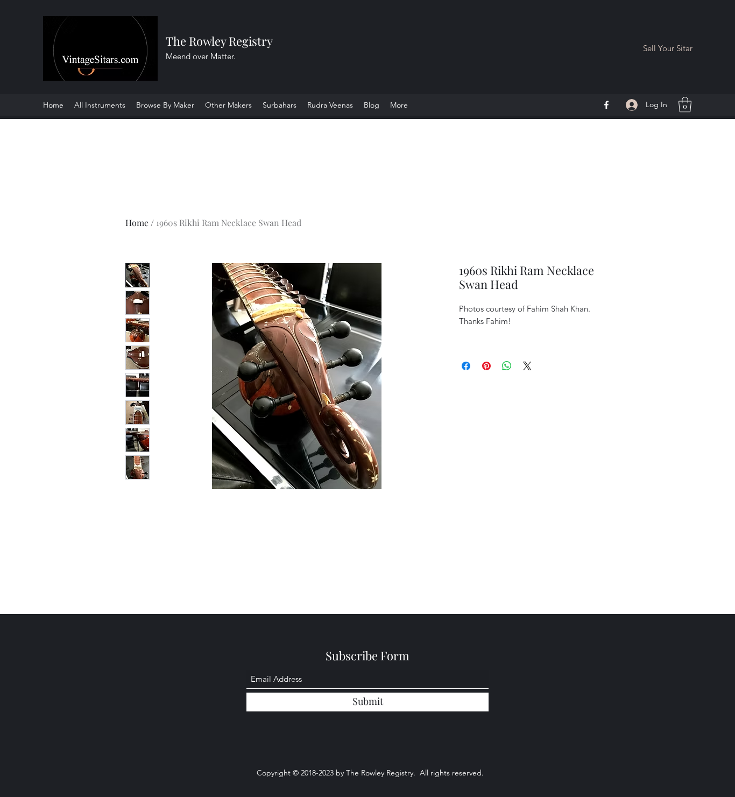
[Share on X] (527, 365)
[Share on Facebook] (466, 365)
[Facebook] (606, 105)
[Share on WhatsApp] (506, 365)
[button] (685, 104)
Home (137, 222)
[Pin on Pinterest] (486, 365)
